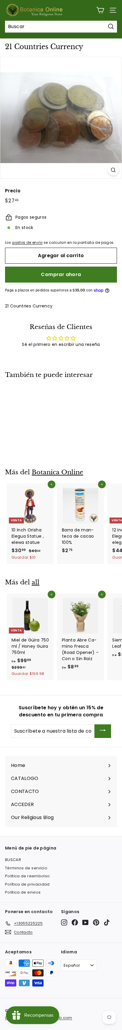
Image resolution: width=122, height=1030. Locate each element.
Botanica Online (57, 472)
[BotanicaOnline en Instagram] (64, 922)
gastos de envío (27, 242)
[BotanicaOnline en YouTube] (85, 922)
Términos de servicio (26, 868)
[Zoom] (113, 170)
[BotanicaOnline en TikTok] (107, 922)
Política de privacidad (27, 884)
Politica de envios (23, 892)
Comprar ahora (61, 274)
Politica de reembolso (27, 876)
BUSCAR (13, 860)
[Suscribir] (102, 731)
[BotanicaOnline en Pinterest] (96, 922)
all (35, 582)
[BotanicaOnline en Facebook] (75, 922)
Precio (12, 191)
